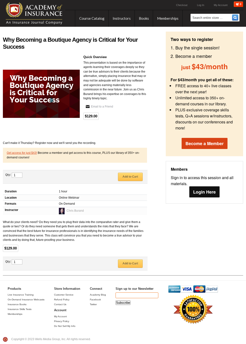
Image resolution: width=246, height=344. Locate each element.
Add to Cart (130, 176)
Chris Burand (75, 210)
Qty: (8, 174)
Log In (200, 5)
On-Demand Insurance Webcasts (26, 299)
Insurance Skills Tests (19, 309)
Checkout (181, 5)
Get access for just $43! (22, 153)
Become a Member (204, 143)
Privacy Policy (61, 321)
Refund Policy (61, 299)
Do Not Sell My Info (64, 326)
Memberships (15, 314)
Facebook (95, 299)
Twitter (93, 304)
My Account (221, 5)
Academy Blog (98, 294)
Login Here (204, 192)
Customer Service (64, 294)
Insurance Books (17, 304)
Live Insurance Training (21, 294)
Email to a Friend (102, 106)
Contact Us (60, 304)
